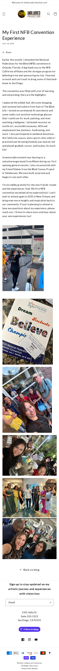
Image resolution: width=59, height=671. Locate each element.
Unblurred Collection (33, 663)
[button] (3, 14)
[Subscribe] (50, 602)
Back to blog (31, 569)
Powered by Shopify (29, 668)
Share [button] (8, 52)
